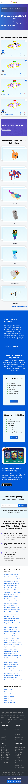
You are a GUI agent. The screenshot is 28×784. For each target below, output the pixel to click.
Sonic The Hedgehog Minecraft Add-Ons (14, 671)
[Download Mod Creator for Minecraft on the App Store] (6, 485)
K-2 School (17, 757)
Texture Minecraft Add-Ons (11, 577)
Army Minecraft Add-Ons (10, 640)
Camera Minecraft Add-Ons (11, 601)
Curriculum (18, 729)
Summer (17, 741)
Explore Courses (11, 347)
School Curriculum (20, 747)
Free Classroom (19, 749)
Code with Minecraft (9, 702)
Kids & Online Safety (5, 774)
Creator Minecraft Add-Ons (11, 574)
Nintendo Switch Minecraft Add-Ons (13, 579)
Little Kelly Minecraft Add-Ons (12, 675)
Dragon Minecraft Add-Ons (11, 625)
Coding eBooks (5, 739)
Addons (4, 10)
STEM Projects (18, 765)
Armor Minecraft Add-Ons (11, 636)
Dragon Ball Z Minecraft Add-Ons (12, 622)
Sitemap (3, 737)
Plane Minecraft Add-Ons (10, 649)
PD (15, 762)
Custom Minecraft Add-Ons (11, 629)
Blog (2, 727)
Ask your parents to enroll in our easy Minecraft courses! (14, 500)
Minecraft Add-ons (6, 755)
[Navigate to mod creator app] (14, 455)
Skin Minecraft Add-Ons (10, 585)
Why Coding (18, 734)
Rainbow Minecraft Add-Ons (11, 618)
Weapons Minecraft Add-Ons (11, 583)
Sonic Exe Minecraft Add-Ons (11, 658)
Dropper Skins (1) (7, 33)
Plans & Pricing (19, 737)
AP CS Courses (18, 755)
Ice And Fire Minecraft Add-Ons (12, 609)
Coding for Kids (7, 8)
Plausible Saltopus (7, 94)
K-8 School (17, 759)
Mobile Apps (4, 736)
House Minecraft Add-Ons (11, 673)
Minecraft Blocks (8, 694)
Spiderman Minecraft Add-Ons (12, 660)
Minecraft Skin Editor (6, 750)
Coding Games (4, 746)
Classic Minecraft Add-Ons (11, 581)
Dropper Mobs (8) (20, 33)
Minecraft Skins (8, 691)
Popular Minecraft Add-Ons (11, 682)
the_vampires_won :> (8, 114)
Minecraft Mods (8, 700)
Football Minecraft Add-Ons (11, 664)
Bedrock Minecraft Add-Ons (11, 633)
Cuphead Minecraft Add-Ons (11, 614)
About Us (3, 729)
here (24, 549)
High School (18, 754)
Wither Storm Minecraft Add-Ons (12, 592)
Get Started (14, 401)
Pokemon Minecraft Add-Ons (11, 594)
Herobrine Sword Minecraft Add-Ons (13, 680)
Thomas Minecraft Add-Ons (11, 669)
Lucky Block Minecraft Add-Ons (12, 587)
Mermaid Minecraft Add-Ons (11, 612)
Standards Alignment (20, 760)
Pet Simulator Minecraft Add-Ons (12, 642)
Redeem (17, 732)
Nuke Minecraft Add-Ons (10, 590)
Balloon (5, 74)
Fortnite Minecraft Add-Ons (11, 596)
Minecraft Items (8, 698)
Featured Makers (19, 736)
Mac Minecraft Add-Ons (10, 627)
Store (2, 741)
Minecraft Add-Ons (9, 696)
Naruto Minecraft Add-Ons (11, 605)
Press (2, 732)
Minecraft (16, 8)
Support (3, 731)
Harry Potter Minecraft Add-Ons (12, 655)
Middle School (18, 752)
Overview (17, 727)
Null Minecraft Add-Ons (10, 666)
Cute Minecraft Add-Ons (10, 616)
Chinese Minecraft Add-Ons (11, 662)
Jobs (2, 734)
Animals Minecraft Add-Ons (11, 638)
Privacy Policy (21, 772)
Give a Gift (17, 731)
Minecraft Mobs (8, 689)
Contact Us (19, 774)
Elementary (18, 750)
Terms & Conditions (12, 772)
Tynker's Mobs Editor (12, 327)
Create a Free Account (14, 781)
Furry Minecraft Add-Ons (10, 603)
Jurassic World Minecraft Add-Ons (13, 644)
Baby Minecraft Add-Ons (10, 653)
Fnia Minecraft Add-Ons (10, 677)
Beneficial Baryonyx (8, 55)
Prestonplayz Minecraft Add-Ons (12, 607)
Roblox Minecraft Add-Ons (11, 620)
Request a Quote (19, 767)
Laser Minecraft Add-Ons (10, 598)
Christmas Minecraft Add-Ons (12, 631)
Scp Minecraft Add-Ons (10, 647)
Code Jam (3, 760)
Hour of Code (4, 762)
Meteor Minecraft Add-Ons (11, 651)
